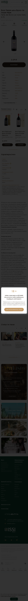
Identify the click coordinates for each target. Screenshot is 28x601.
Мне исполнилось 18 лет (14, 309)
